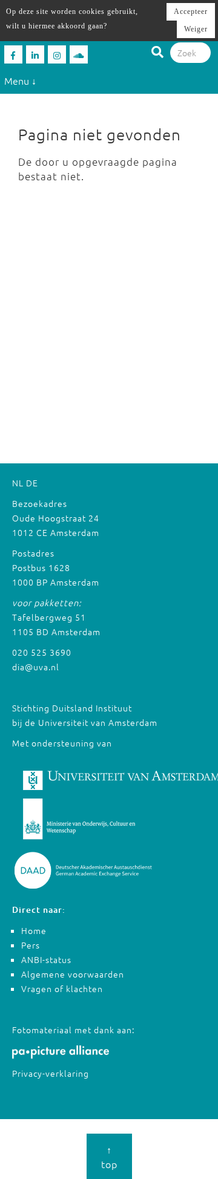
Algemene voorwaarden (72, 974)
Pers (30, 945)
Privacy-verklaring (50, 1073)
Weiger (196, 29)
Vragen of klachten (62, 988)
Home (34, 930)
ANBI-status (46, 959)
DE (32, 483)
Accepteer (191, 11)
